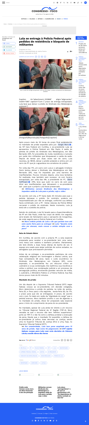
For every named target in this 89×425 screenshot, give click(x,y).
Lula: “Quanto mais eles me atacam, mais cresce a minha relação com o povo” (47, 226)
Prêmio (65, 18)
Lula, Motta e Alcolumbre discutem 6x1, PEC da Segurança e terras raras (83, 133)
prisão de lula (58, 355)
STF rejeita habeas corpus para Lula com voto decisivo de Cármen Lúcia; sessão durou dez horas (47, 331)
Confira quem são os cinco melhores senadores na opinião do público (82, 91)
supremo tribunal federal (28, 352)
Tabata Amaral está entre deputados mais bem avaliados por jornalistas (83, 69)
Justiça (43, 363)
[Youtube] (74, 2)
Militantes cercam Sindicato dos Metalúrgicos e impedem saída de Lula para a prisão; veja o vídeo (45, 391)
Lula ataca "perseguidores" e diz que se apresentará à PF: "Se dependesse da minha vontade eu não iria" (64, 392)
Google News (10, 53)
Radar (59, 18)
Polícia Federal (39, 348)
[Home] (44, 9)
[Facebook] (60, 2)
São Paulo (23, 348)
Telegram (9, 50)
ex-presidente (52, 352)
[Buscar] (85, 2)
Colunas (32, 18)
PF (30, 348)
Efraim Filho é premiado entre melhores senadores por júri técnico (82, 113)
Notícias (24, 18)
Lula (54, 348)
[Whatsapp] (54, 2)
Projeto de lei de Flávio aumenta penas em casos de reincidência (83, 48)
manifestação (64, 348)
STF (49, 348)
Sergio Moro (63, 145)
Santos (42, 352)
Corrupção (34, 363)
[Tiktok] (78, 2)
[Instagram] (71, 2)
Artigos (40, 18)
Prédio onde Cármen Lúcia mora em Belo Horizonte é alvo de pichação (26, 389)
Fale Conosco (53, 413)
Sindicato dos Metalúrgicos (29, 355)
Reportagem (24, 363)
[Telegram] (57, 2)
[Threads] (81, 2)
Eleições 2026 (49, 18)
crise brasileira (46, 355)
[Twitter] (64, 2)
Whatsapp (9, 46)
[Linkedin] (67, 2)
